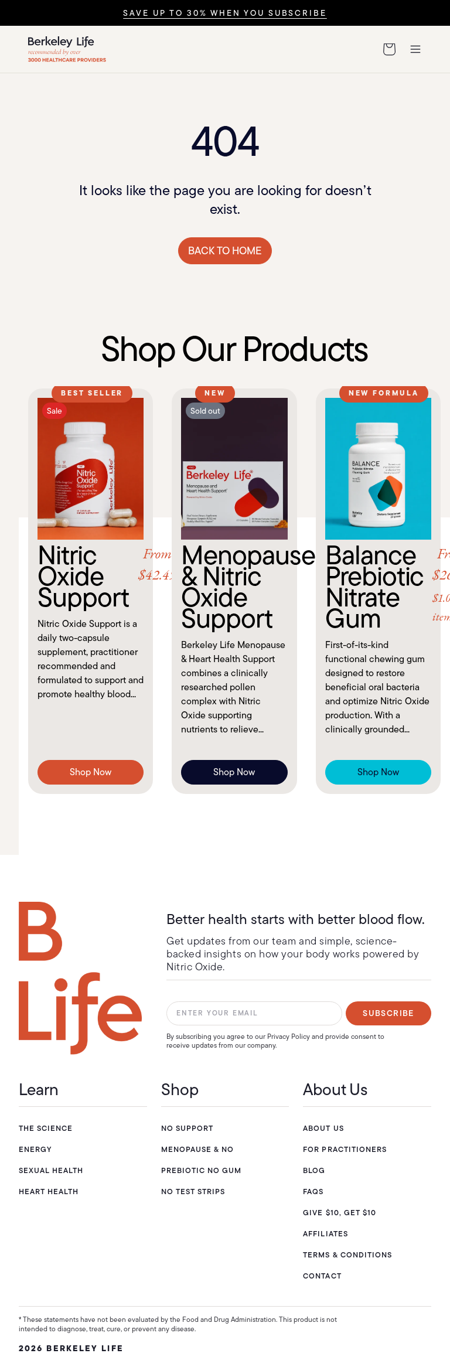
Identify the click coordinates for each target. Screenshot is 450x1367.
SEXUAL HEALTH (51, 1170)
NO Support (187, 1128)
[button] (389, 49)
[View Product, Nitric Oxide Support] (91, 469)
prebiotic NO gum (201, 1170)
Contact (322, 1275)
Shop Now (90, 772)
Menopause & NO (197, 1149)
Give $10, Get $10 (339, 1212)
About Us (323, 1128)
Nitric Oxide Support (91, 576)
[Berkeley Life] (80, 978)
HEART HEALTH (49, 1191)
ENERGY (35, 1149)
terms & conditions (347, 1254)
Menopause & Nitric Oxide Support (234, 586)
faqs (313, 1191)
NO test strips (193, 1191)
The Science (46, 1128)
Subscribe (388, 1013)
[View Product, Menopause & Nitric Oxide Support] (234, 469)
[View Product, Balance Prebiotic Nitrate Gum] (378, 469)
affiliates (325, 1233)
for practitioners (345, 1149)
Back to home (225, 250)
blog (314, 1170)
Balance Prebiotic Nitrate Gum (378, 586)
